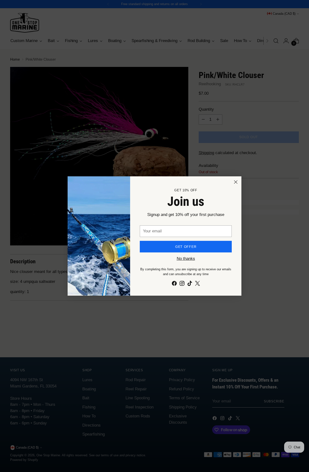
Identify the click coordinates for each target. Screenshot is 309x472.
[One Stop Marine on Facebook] (174, 284)
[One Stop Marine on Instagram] (182, 284)
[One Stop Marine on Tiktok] (190, 284)
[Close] (235, 182)
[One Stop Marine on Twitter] (197, 284)
